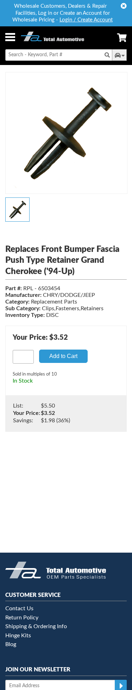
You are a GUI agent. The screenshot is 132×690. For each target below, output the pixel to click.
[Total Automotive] (52, 38)
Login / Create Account (86, 19)
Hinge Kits (18, 635)
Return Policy (21, 617)
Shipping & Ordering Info (36, 626)
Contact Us (19, 608)
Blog (10, 644)
